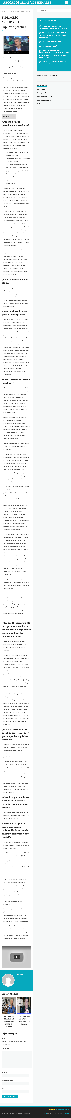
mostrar (13, 116)
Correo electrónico (8, 1080)
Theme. (45, 1113)
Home (9, 11)
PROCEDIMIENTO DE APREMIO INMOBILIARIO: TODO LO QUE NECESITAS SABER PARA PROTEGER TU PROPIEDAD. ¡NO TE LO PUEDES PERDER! (54, 54)
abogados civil (43, 89)
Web (3, 1088)
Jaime (22, 31)
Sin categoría (43, 104)
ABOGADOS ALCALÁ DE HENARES (27, 2)
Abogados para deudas (17, 11)
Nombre (5, 1072)
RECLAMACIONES (66, 1113)
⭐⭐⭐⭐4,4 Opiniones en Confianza (59, 1109)
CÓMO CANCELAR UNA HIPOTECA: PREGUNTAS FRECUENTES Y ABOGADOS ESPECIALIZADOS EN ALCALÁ (51, 44)
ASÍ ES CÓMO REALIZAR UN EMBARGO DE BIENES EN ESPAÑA (9, 1021)
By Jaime (20, 974)
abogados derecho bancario (47, 93)
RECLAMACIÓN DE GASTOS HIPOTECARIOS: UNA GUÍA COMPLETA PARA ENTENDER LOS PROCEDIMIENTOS (53, 35)
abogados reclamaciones (46, 100)
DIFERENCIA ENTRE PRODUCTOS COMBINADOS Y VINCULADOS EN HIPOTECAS (53, 27)
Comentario (5, 1048)
